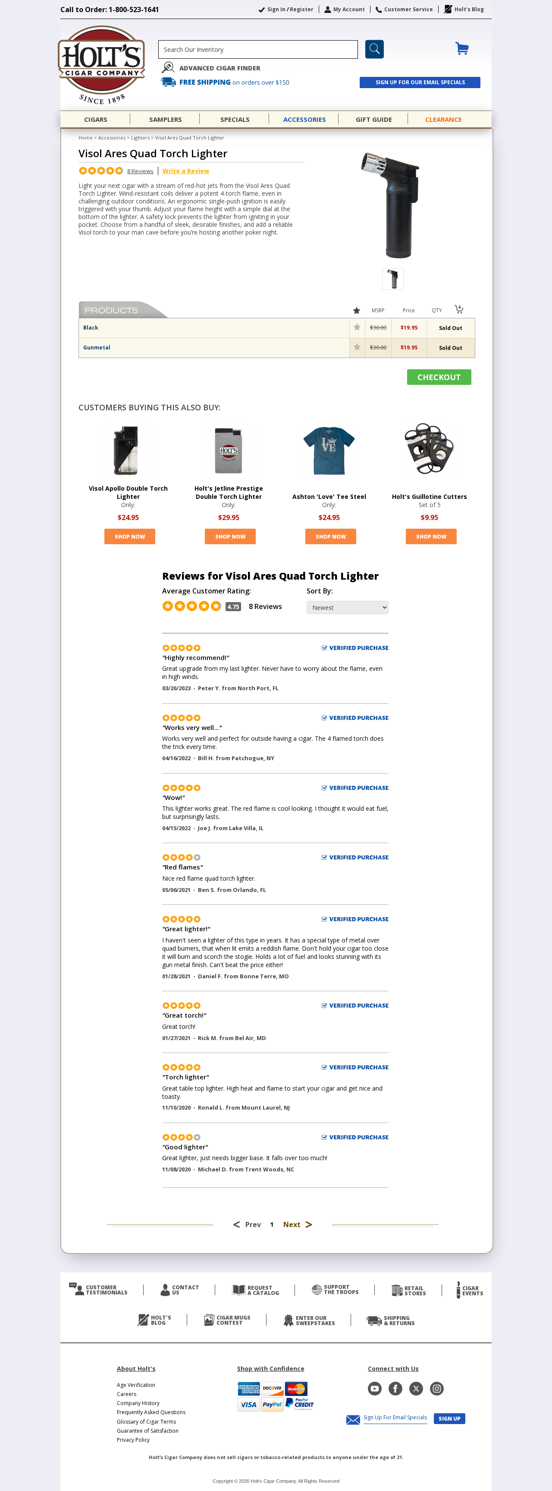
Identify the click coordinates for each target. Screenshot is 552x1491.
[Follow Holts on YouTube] (375, 1389)
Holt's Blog (469, 9)
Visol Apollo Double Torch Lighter (128, 492)
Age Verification (136, 1385)
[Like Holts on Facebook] (395, 1389)
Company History (138, 1403)
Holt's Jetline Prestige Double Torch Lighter (228, 492)
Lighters (140, 137)
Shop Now (130, 536)
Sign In (276, 9)
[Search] (374, 49)
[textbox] (258, 49)
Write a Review (186, 171)
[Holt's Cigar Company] (109, 64)
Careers (126, 1394)
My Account (349, 9)
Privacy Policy (133, 1439)
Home (85, 137)
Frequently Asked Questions (151, 1412)
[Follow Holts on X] (416, 1389)
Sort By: (320, 591)
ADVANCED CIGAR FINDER (219, 68)
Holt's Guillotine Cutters (429, 496)
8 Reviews (140, 171)
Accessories (111, 137)
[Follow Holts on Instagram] (437, 1389)
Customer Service (408, 9)
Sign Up (450, 1418)
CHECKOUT (439, 377)
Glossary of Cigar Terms (146, 1421)
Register (302, 9)
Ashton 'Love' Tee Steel (329, 496)
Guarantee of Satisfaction (148, 1430)
